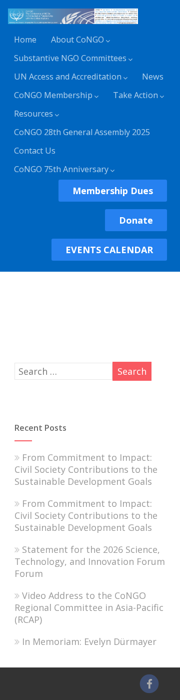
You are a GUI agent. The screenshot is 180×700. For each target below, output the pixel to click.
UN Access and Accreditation (68, 76)
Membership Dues (112, 191)
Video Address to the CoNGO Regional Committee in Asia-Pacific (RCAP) (89, 607)
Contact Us (35, 150)
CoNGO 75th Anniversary (61, 169)
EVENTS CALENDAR (109, 250)
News (153, 76)
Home (25, 39)
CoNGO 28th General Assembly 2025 (82, 132)
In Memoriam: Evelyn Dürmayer (89, 641)
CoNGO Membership (53, 95)
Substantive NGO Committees (70, 58)
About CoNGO (77, 39)
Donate (136, 220)
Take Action (135, 95)
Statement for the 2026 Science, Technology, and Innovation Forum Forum (89, 561)
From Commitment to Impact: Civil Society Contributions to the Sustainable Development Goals (86, 469)
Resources (33, 113)
